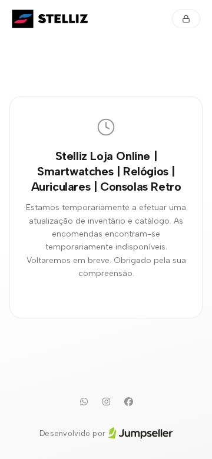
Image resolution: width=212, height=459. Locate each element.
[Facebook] (128, 402)
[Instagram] (106, 402)
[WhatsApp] (83, 402)
